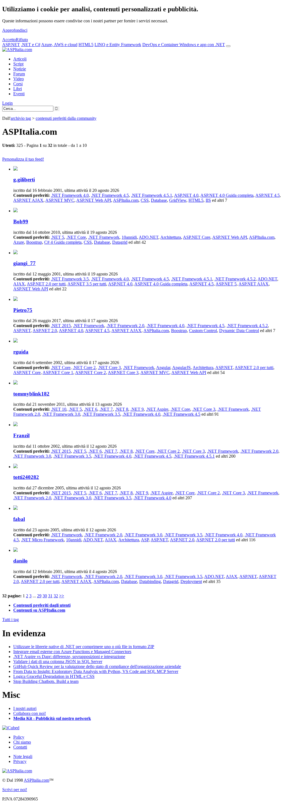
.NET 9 (137, 409)
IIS (208, 200)
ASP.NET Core (196, 237)
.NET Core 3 (109, 367)
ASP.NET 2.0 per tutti (46, 284)
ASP (145, 539)
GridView (177, 200)
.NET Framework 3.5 (70, 279)
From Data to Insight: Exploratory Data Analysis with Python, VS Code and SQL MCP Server (95, 671)
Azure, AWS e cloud (59, 44)
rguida (20, 352)
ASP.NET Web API (93, 200)
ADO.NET (148, 237)
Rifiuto (22, 39)
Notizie (19, 69)
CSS (145, 200)
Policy (18, 737)
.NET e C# (30, 44)
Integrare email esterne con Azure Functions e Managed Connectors (72, 651)
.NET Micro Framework (42, 539)
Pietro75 (22, 310)
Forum (19, 73)
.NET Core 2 (84, 367)
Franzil (21, 435)
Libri (17, 88)
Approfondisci (14, 30)
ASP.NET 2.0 (45, 330)
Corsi (18, 83)
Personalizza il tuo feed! (23, 159)
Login (7, 103)
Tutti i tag (10, 619)
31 (50, 595)
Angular (163, 367)
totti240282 (26, 477)
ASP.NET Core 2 (90, 372)
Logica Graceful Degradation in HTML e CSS (54, 676)
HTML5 (85, 44)
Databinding (150, 581)
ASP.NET (11, 44)
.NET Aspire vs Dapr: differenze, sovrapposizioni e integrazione (69, 656)
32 (56, 595)
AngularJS (181, 367)
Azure (18, 242)
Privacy (20, 761)
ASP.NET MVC (59, 200)
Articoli (20, 59)
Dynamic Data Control (239, 330)
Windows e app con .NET (202, 44)
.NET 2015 (61, 325)
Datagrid (119, 242)
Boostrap (34, 242)
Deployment (191, 581)
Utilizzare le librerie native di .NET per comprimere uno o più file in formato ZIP (83, 646)
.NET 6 (90, 409)
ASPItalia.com (125, 200)
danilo (20, 561)
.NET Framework (103, 237)
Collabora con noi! (29, 713)
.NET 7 (106, 409)
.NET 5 (57, 237)
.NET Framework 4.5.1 (151, 195)
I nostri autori (24, 708)
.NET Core (76, 237)
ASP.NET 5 (226, 284)
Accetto (9, 39)
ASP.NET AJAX (28, 200)
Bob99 (20, 221)
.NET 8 (121, 409)
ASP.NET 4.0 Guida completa (226, 195)
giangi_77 (24, 263)
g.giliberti (24, 179)
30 (45, 595)
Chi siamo (22, 742)
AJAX (19, 284)
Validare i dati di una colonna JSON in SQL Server (57, 661)
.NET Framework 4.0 (70, 195)
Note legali (22, 756)
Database (159, 200)
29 (39, 595)
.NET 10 (58, 409)
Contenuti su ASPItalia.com (39, 610)
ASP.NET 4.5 (267, 195)
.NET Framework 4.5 (110, 195)
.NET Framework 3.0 (61, 414)
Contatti (20, 747)
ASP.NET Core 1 (58, 372)
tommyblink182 (31, 394)
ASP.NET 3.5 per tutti (86, 284)
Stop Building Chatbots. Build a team (45, 681)
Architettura (170, 237)
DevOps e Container (160, 44)
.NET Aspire (157, 409)
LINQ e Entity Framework (118, 44)
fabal (19, 519)
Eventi (19, 93)
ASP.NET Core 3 (123, 372)
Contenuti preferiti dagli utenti (41, 605)
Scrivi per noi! (14, 789)
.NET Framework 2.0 (125, 325)
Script (18, 64)
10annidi (129, 237)
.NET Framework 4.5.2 (235, 279)
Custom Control (203, 330)
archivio (21, 118)
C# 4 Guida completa (63, 242)
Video (18, 78)
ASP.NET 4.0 (186, 195)
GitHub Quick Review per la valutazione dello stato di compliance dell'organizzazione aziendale (97, 666)
